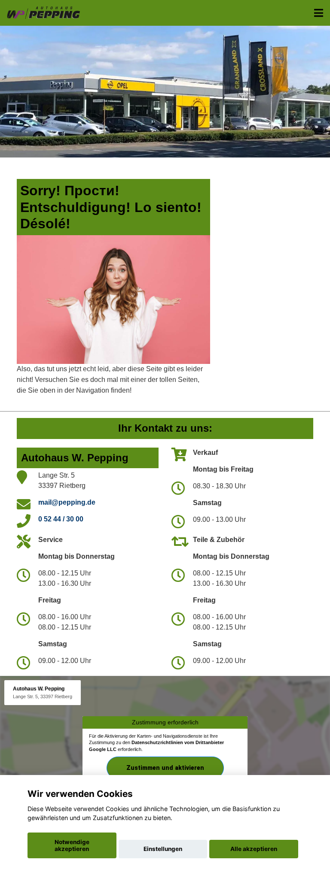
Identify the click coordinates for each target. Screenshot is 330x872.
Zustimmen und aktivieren (165, 767)
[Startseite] (43, 12)
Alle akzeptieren (253, 848)
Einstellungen (163, 848)
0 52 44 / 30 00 (60, 519)
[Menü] (319, 12)
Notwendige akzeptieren (72, 845)
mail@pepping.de (66, 502)
